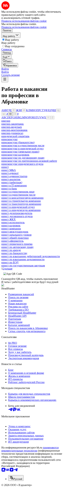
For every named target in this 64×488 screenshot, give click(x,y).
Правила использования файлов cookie (24, 27)
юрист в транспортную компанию (21, 204)
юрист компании (11, 228)
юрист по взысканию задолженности (23, 259)
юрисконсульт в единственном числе (22, 145)
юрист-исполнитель (13, 222)
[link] (7, 61)
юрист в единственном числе (18, 194)
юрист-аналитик (10, 179)
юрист (5, 167)
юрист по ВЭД (9, 262)
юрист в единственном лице (17, 191)
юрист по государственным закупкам (23, 265)
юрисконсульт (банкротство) (17, 142)
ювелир (5, 120)
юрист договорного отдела (17, 216)
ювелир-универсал (12, 133)
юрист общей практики (15, 237)
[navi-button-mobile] (4, 79)
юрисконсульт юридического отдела (22, 163)
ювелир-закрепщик (12, 123)
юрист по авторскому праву (17, 247)
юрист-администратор (14, 176)
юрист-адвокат (10, 173)
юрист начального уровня (16, 234)
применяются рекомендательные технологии (30, 449)
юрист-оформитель (12, 240)
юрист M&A (8, 170)
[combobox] (16, 478)
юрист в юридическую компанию (21, 210)
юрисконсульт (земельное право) (20, 151)
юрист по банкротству (14, 253)
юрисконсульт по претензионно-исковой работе (29, 160)
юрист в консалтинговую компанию (22, 197)
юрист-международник (14, 231)
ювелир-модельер (11, 127)
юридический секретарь (15, 136)
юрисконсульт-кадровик (15, 154)
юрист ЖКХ (8, 219)
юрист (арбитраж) (11, 182)
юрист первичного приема (16, 244)
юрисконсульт (9, 139)
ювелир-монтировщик (14, 130)
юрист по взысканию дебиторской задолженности (30, 256)
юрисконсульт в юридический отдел (22, 148)
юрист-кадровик (10, 225)
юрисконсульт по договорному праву (23, 157)
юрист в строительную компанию (21, 200)
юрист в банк (9, 188)
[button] (5, 68)
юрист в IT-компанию (14, 185)
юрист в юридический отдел (18, 207)
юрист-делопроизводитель (16, 213)
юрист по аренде (11, 250)
